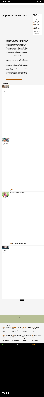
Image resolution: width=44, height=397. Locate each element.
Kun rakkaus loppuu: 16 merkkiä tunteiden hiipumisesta (37, 33)
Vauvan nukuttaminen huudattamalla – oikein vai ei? (37, 19)
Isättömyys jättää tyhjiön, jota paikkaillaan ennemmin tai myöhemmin (37, 29)
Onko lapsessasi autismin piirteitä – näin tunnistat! (36, 15)
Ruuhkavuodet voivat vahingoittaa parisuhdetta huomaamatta (36, 27)
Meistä (40, 1)
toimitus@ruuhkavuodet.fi (34, 346)
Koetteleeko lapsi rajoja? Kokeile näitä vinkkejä (36, 24)
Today (8, 75)
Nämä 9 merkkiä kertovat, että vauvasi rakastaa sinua (37, 17)
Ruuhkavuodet (18, 346)
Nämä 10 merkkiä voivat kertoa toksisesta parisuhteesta (37, 21)
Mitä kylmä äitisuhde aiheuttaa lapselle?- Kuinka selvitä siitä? (37, 31)
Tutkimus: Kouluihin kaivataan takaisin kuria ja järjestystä (37, 23)
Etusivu (18, 344)
